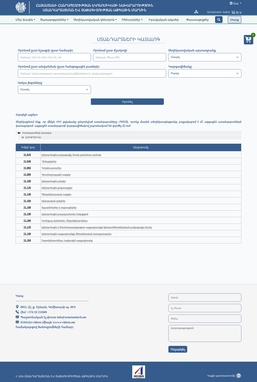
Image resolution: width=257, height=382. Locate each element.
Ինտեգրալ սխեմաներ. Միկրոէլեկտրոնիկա (64, 220)
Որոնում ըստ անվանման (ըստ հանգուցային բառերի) (58, 66)
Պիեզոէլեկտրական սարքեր (56, 194)
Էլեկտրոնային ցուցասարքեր (57, 187)
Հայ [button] (236, 3)
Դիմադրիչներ (49, 161)
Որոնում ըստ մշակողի (110, 50)
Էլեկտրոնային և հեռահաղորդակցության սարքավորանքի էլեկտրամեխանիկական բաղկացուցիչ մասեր (97, 227)
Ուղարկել (178, 349)
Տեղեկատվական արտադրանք (192, 50)
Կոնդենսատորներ (51, 168)
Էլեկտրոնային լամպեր (54, 181)
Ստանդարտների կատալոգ (36, 132)
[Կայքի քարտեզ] (196, 12)
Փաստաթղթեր (197, 20)
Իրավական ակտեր (164, 20)
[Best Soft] (238, 375)
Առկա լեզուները (30, 83)
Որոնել (127, 102)
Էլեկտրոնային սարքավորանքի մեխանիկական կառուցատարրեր (77, 233)
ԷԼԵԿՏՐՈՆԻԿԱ (31, 137)
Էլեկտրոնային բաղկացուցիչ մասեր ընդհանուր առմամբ (71, 154)
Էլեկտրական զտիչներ (53, 200)
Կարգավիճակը (180, 66)
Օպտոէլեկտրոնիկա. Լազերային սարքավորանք (67, 240)
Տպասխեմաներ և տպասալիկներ (59, 207)
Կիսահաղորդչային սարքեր (56, 174)
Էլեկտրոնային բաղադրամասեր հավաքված (65, 214)
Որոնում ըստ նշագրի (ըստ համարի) (45, 50)
